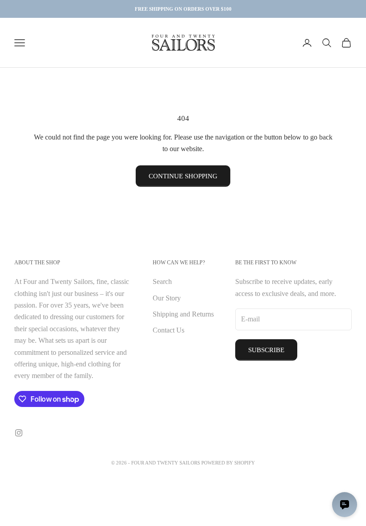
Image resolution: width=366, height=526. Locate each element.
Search (162, 281)
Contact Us (168, 330)
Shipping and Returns (183, 314)
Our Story (167, 298)
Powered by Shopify (228, 462)
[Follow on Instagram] (18, 432)
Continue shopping (183, 176)
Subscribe (266, 349)
